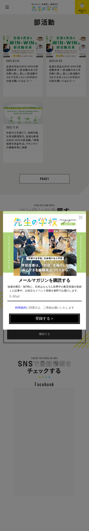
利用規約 (20, 308)
